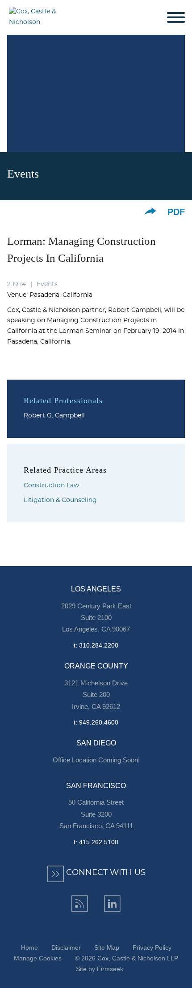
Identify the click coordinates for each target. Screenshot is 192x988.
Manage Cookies (38, 958)
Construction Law (51, 485)
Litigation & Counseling (60, 500)
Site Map (106, 947)
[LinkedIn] (112, 903)
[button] (150, 211)
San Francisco (96, 786)
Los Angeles (96, 589)
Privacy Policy (152, 947)
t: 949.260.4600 (96, 722)
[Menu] (176, 17)
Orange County (96, 666)
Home (29, 947)
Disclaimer (66, 947)
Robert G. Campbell (54, 416)
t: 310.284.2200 (96, 645)
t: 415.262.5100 (96, 842)
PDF (176, 211)
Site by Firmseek (99, 968)
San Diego (96, 743)
